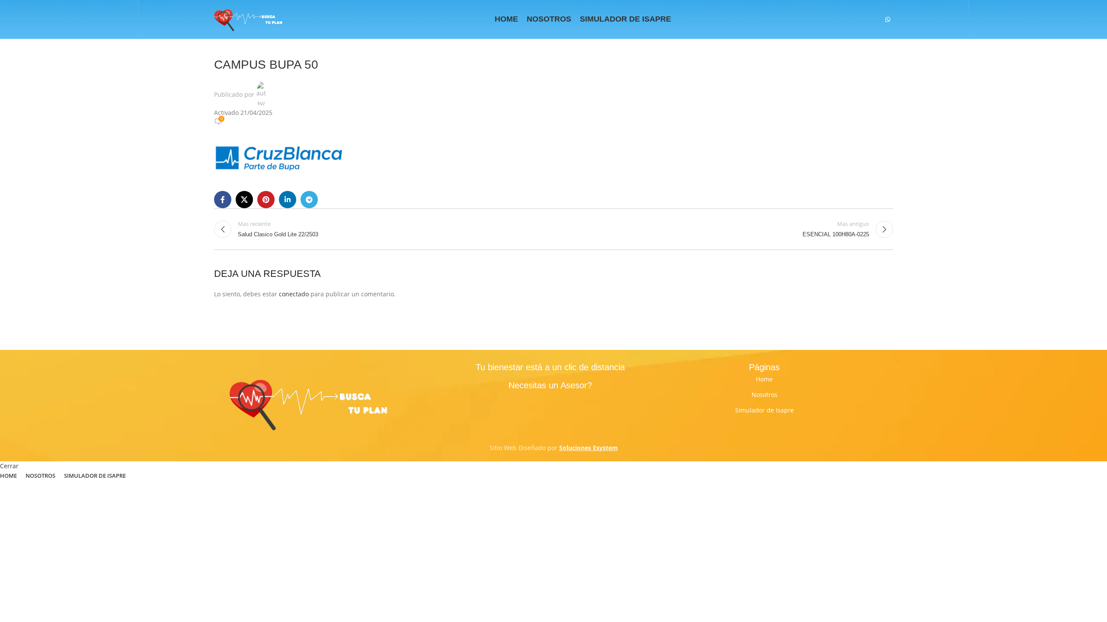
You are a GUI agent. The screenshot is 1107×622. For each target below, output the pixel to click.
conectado (294, 294)
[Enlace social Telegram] (309, 199)
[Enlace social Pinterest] (266, 199)
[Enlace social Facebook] (222, 199)
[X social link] (244, 199)
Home (764, 379)
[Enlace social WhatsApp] (888, 19)
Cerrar (9, 466)
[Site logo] (248, 19)
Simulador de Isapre (764, 410)
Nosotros (764, 394)
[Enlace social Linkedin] (287, 199)
